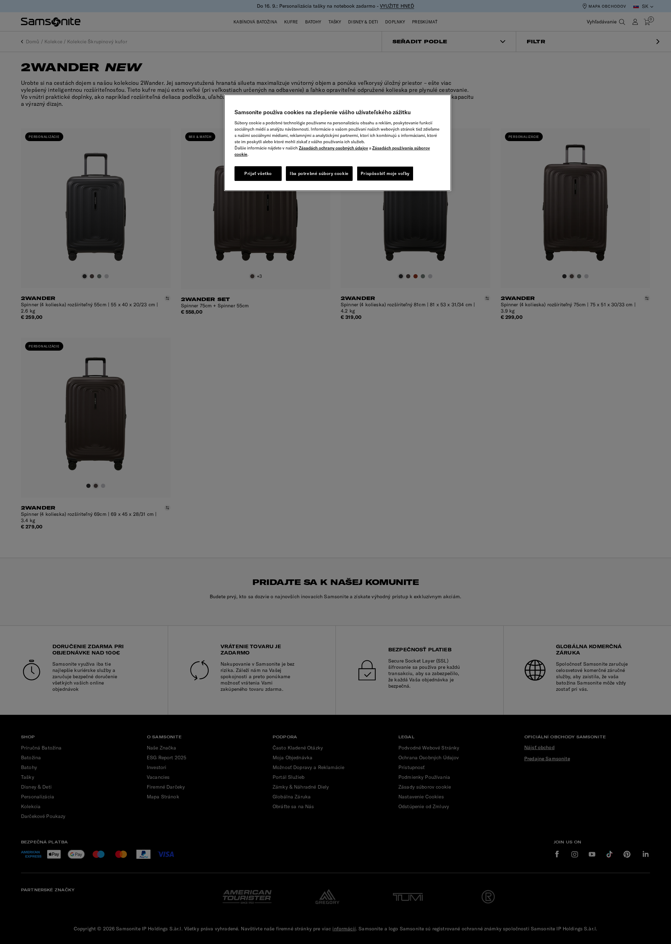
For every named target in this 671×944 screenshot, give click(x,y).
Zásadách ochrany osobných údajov (333, 148)
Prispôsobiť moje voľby (385, 173)
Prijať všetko (258, 173)
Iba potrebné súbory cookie (319, 173)
